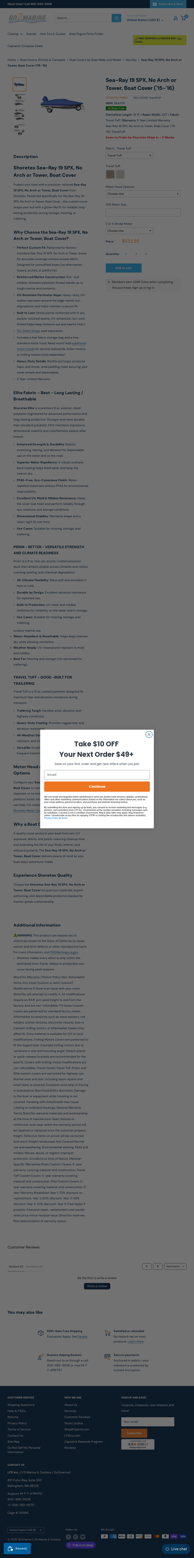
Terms (64, 818)
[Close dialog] (149, 734)
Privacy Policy (51, 818)
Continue (97, 786)
